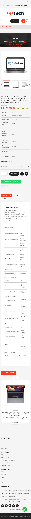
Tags (16, 195)
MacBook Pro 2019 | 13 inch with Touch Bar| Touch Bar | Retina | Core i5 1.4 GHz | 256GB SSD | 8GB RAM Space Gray (15, 414)
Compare (26, 174)
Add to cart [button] (15, 423)
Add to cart (14, 174)
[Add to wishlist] (22, 174)
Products (13, 41)
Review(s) (10, 105)
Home (6, 41)
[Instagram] (10, 505)
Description (7, 195)
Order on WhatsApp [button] (12, 181)
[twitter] (6, 505)
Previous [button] (1, 84)
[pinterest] (17, 505)
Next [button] (29, 84)
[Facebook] (2, 505)
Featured (21, 41)
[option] (15, 65)
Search (15, 21)
